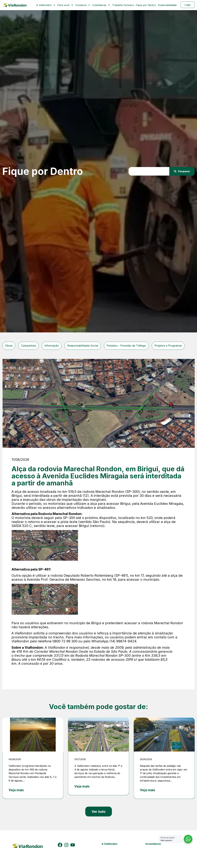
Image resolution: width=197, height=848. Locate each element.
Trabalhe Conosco (123, 5)
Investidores (99, 5)
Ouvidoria (80, 5)
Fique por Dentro (146, 5)
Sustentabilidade (167, 5)
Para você (63, 5)
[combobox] (149, 171)
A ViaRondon (44, 5)
